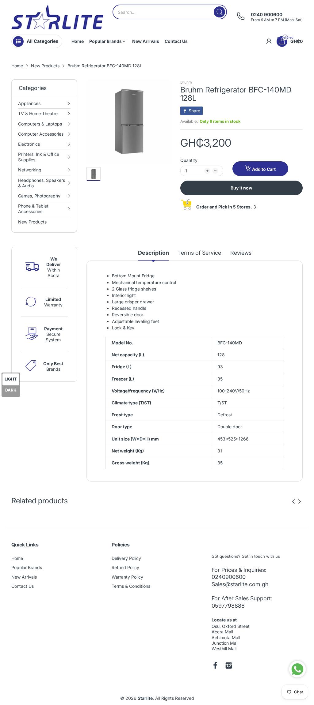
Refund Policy (125, 567)
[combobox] (169, 12)
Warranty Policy (127, 576)
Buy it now (241, 187)
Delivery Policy (126, 558)
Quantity (188, 160)
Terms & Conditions (131, 586)
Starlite (145, 698)
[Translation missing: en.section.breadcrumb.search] (219, 11)
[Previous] (300, 501)
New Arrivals (24, 576)
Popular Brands (26, 567)
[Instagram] (228, 666)
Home (17, 558)
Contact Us (22, 586)
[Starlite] (57, 17)
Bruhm (186, 82)
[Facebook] (215, 666)
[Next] (293, 501)
